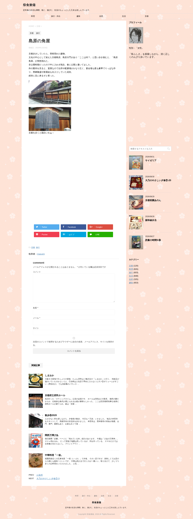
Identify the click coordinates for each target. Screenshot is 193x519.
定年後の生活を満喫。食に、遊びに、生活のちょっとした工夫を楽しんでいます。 (96, 508)
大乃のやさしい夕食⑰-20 (158, 180)
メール (36, 318)
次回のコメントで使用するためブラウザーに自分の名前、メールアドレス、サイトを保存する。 (73, 343)
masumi (41, 254)
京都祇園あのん (153, 200)
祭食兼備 (29, 5)
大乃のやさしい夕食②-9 (47, 478)
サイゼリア (151, 160)
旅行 (38, 247)
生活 (124, 16)
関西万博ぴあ (51, 435)
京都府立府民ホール (55, 395)
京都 (146, 16)
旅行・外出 (55, 16)
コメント (37, 272)
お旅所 (39, 475)
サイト (36, 328)
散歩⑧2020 (51, 415)
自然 (101, 16)
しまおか (49, 375)
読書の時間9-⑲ (153, 240)
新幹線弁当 (151, 220)
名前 (35, 308)
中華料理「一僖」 (54, 455)
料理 (33, 16)
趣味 (78, 16)
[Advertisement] (74, 160)
